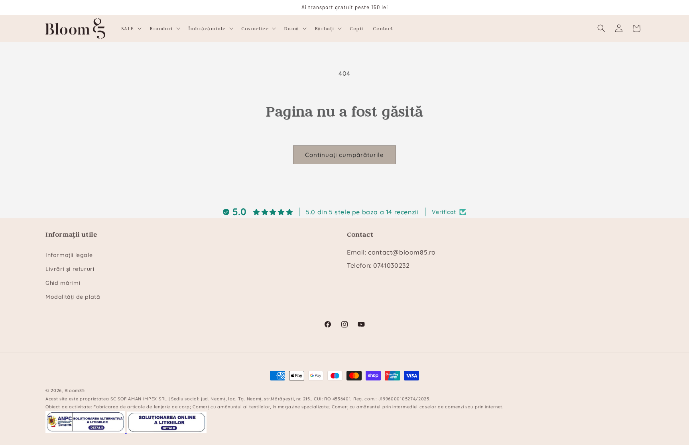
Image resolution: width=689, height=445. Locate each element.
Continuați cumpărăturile (344, 155)
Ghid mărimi (63, 282)
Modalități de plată (72, 296)
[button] (130, 28)
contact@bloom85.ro (402, 252)
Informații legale (69, 255)
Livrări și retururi (69, 268)
